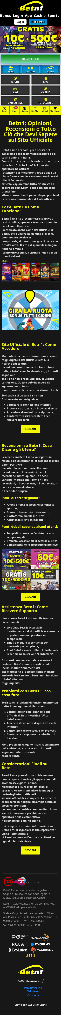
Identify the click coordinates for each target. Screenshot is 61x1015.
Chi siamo (33, 991)
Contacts (33, 995)
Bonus (5, 15)
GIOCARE (30, 429)
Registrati (38, 22)
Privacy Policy (33, 987)
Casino (40, 15)
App (28, 15)
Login (18, 15)
